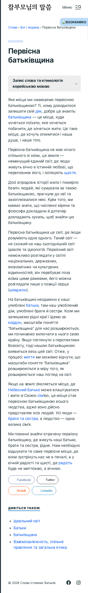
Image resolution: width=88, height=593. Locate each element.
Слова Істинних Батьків (38, 583)
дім (38, 111)
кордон (14, 322)
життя (29, 357)
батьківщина (19, 117)
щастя (70, 172)
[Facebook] (69, 583)
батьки (32, 305)
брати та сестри (23, 418)
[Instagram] (78, 583)
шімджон (17, 290)
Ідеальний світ (27, 521)
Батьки (20, 528)
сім (40, 395)
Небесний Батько (24, 390)
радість (65, 463)
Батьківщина (25, 534)
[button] (71, 7)
